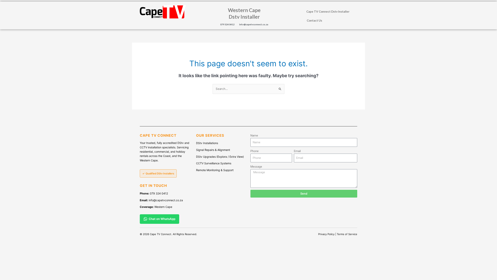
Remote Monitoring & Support (215, 170)
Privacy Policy (326, 234)
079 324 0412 (227, 24)
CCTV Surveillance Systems (213, 163)
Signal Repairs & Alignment (213, 149)
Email (297, 151)
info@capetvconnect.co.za (253, 24)
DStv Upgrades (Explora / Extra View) (220, 156)
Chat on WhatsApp (162, 219)
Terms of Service (347, 234)
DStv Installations (207, 143)
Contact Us (314, 20)
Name (254, 135)
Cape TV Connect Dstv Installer (327, 11)
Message (256, 166)
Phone (254, 151)
